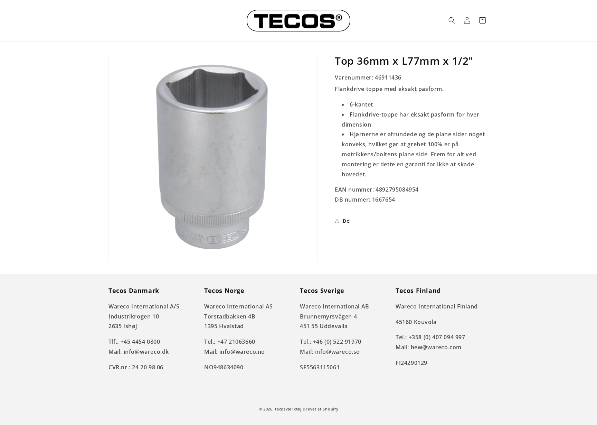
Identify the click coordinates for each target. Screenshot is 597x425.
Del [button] (347, 221)
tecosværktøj (288, 409)
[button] (451, 20)
